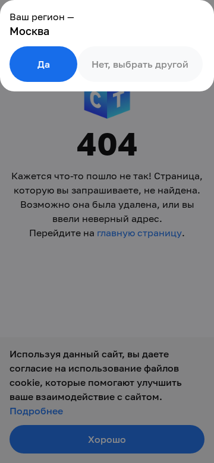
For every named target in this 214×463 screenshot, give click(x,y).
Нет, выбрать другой (140, 64)
